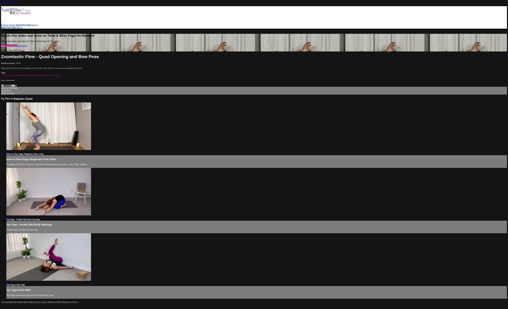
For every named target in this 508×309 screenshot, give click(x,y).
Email (14, 85)
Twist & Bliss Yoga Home (12, 302)
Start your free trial (9, 46)
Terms (31, 302)
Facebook (5, 85)
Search (12, 25)
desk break (55, 75)
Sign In (19, 27)
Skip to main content (9, 2)
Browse (5, 25)
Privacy (37, 302)
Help (25, 302)
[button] (2, 22)
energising (32, 75)
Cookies (44, 302)
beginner (41, 75)
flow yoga (5, 75)
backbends (22, 75)
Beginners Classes (8, 63)
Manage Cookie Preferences (60, 302)
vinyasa (14, 75)
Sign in (34, 25)
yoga (48, 75)
